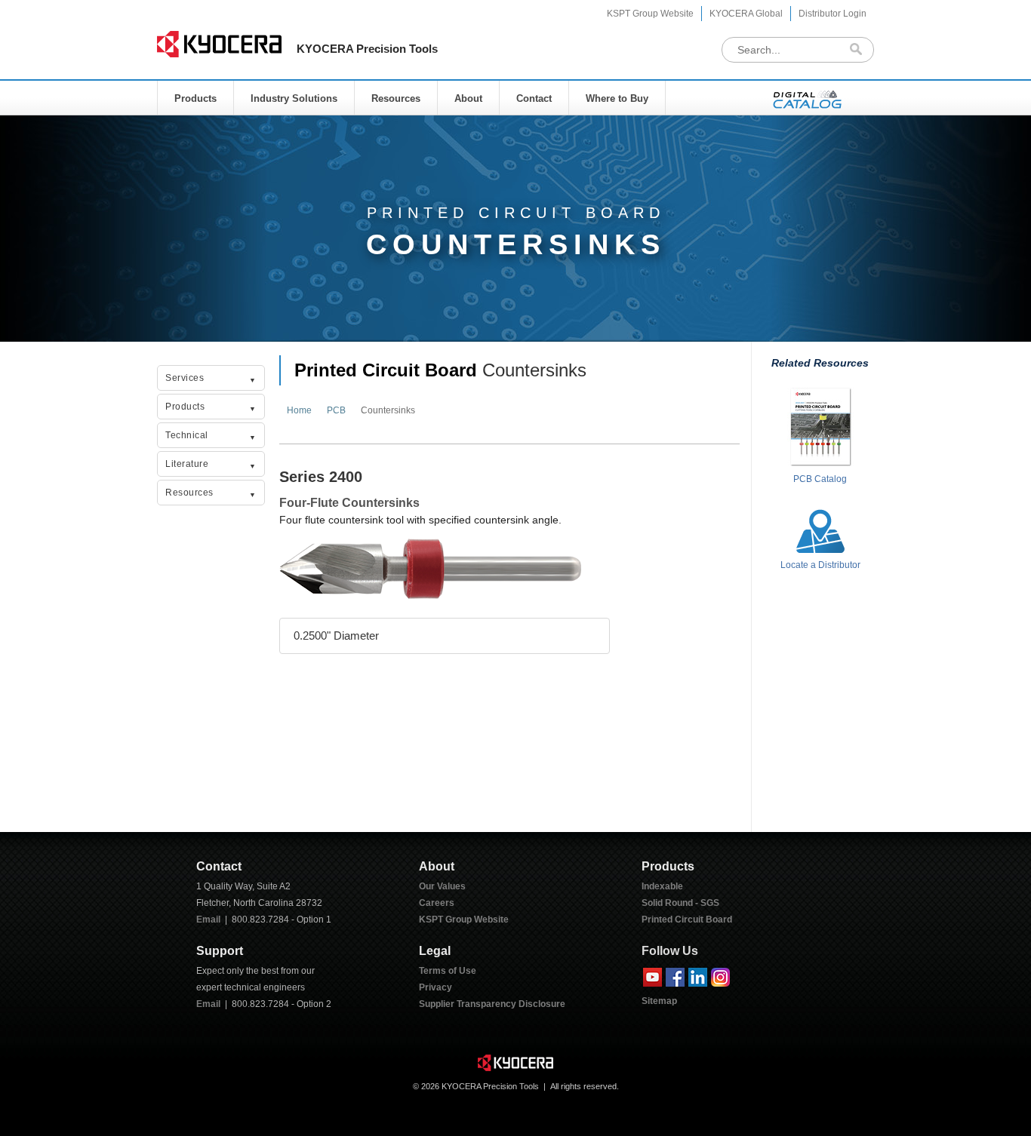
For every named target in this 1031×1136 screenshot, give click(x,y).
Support (219, 950)
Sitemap (659, 1001)
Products (195, 98)
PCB (336, 410)
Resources (395, 98)
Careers (436, 903)
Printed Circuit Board (385, 370)
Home (299, 410)
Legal (435, 950)
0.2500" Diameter (336, 635)
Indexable (662, 886)
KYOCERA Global (746, 13)
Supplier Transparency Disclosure (492, 1004)
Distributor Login (832, 13)
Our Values (442, 886)
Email (208, 919)
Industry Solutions (294, 98)
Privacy (435, 987)
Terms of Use (447, 971)
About (468, 98)
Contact (534, 98)
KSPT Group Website (650, 13)
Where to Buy (617, 98)
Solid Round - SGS (680, 903)
